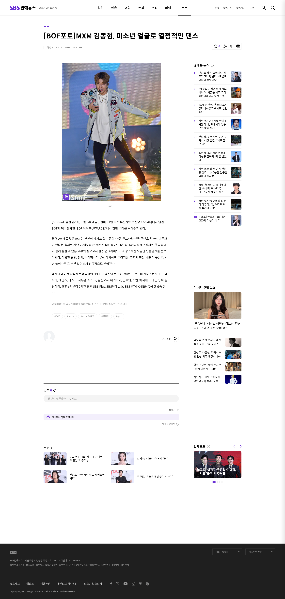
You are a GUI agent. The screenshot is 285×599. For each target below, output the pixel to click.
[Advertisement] (111, 502)
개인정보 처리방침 (67, 584)
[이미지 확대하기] (66, 197)
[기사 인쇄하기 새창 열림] (238, 46)
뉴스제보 (15, 584)
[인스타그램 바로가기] (133, 583)
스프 (252, 8)
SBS (217, 8)
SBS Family (222, 552)
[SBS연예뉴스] (23, 8)
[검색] (273, 8)
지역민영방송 (255, 552)
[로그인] (263, 8)
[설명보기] (212, 65)
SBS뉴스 (227, 8)
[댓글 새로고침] (55, 390)
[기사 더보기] (50, 448)
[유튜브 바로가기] (125, 583)
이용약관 (45, 584)
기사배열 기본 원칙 (120, 564)
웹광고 (30, 584)
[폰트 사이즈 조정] (231, 46)
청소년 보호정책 (93, 584)
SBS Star (240, 8)
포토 (46, 26)
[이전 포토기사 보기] (234, 446)
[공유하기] (225, 46)
